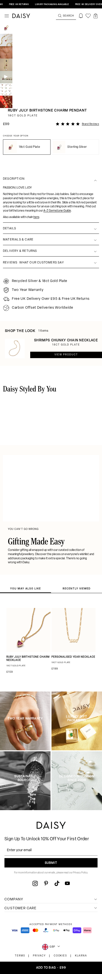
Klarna (81, 955)
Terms (20, 955)
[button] (96, 15)
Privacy (39, 955)
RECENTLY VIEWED (77, 588)
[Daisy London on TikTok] (57, 883)
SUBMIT (51, 863)
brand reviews (90, 124)
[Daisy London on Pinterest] (46, 883)
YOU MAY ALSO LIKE (25, 588)
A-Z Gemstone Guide (57, 210)
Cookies (60, 955)
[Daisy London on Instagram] (35, 883)
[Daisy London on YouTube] (67, 883)
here (36, 217)
